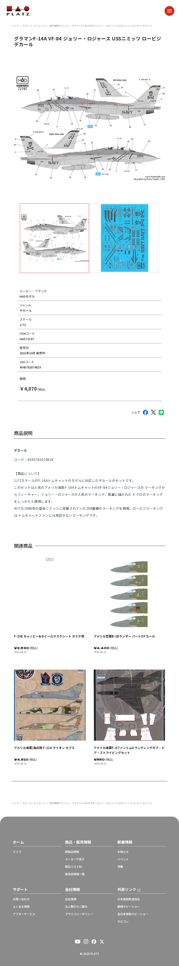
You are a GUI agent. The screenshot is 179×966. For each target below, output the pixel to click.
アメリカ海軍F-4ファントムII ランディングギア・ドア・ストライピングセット (129, 750)
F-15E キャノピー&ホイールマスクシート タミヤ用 (49, 636)
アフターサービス (24, 914)
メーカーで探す (74, 859)
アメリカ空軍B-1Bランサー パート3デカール (124, 636)
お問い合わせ (21, 899)
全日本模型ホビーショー (132, 914)
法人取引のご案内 (76, 906)
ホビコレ (123, 921)
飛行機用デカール (58, 25)
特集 (120, 866)
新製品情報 (72, 851)
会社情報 (70, 899)
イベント (123, 859)
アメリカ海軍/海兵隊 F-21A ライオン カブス (44, 748)
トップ (15, 25)
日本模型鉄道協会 (128, 899)
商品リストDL (73, 866)
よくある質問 (21, 906)
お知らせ (123, 851)
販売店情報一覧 (75, 874)
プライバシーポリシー (79, 914)
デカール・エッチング (34, 25)
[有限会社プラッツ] (19, 10)
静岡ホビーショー (128, 906)
